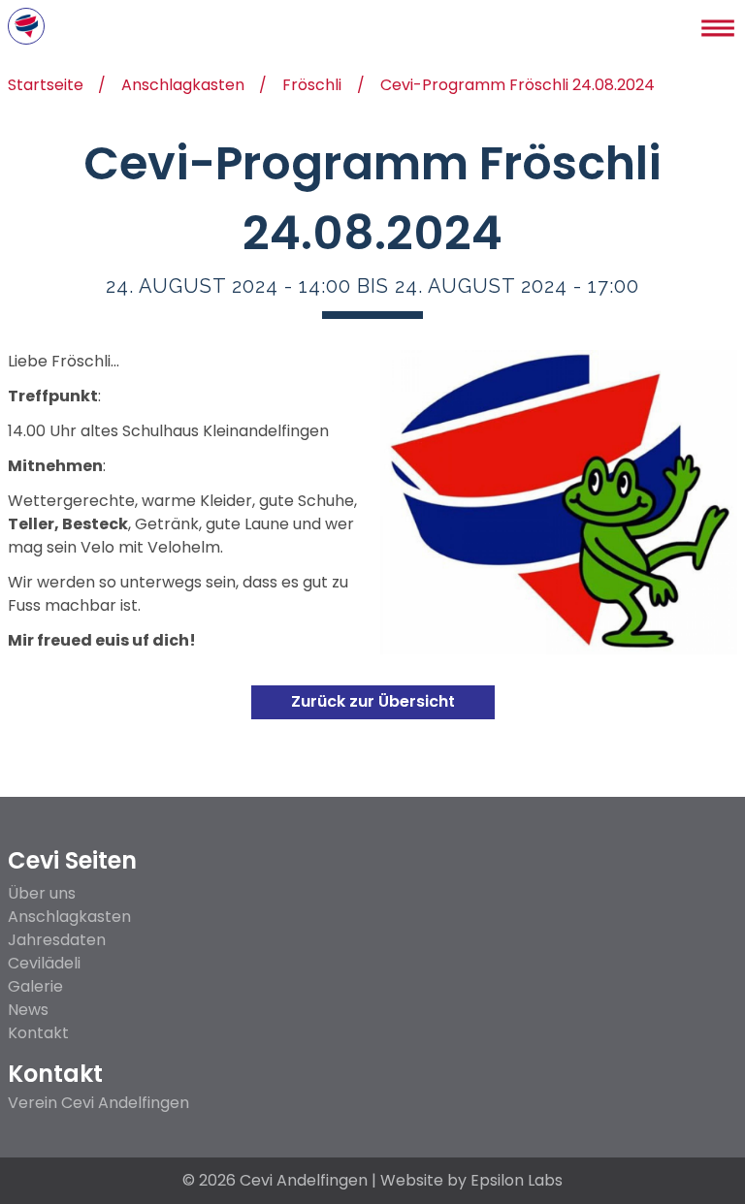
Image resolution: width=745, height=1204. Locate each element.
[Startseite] (26, 26)
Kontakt (38, 1033)
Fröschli (311, 87)
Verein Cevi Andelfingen (98, 1103)
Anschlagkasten (182, 87)
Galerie (35, 986)
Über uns (42, 893)
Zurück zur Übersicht (373, 701)
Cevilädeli (44, 963)
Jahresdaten (57, 940)
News (28, 1009)
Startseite (45, 87)
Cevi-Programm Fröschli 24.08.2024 (517, 87)
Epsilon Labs (516, 1180)
